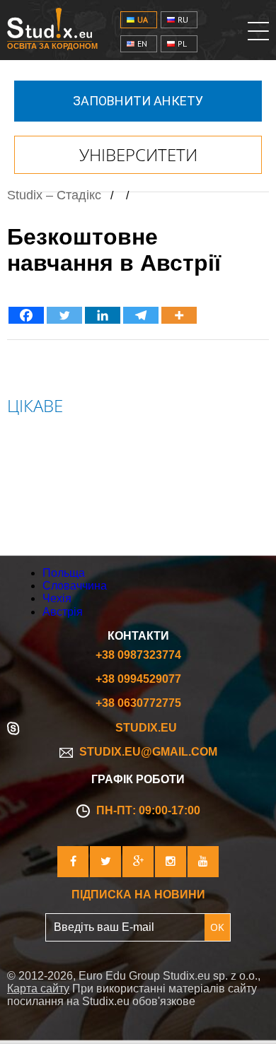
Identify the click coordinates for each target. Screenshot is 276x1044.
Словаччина (51, 468)
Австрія (32, 517)
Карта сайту (38, 989)
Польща (36, 443)
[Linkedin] (102, 315)
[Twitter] (64, 315)
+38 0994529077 (138, 679)
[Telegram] (141, 315)
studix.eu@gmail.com (146, 752)
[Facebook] (26, 315)
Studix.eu (146, 728)
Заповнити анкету (138, 100)
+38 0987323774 (138, 655)
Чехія (24, 493)
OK (217, 927)
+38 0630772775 (138, 703)
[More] (179, 315)
